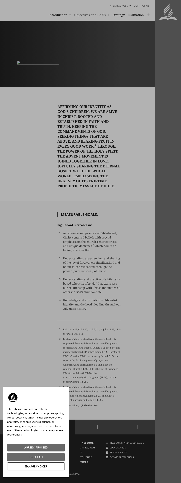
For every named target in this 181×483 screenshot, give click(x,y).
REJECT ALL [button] (36, 457)
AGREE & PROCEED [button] (36, 447)
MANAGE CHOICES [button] (36, 466)
